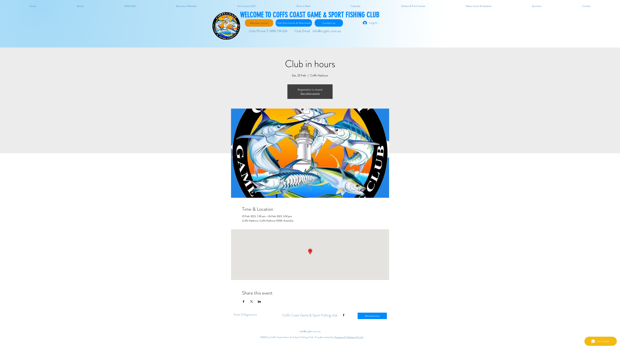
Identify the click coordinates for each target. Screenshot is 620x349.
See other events (310, 93)
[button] (413, 6)
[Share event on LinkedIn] (259, 301)
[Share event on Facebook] (243, 301)
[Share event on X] (251, 301)
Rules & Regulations (245, 314)
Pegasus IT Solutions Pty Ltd (349, 337)
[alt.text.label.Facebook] (343, 315)
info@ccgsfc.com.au (326, 31)
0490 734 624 (278, 31)
